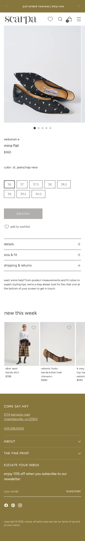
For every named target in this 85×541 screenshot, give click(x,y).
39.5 (23, 194)
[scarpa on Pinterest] (13, 506)
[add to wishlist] (33, 327)
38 (50, 184)
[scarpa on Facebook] (6, 506)
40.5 (38, 194)
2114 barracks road (17, 414)
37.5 (36, 184)
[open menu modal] (78, 18)
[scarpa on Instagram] (20, 506)
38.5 (64, 184)
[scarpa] (20, 19)
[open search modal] (60, 18)
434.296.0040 (14, 428)
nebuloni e (12, 139)
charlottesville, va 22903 (20, 419)
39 (9, 194)
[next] (78, 6)
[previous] (6, 6)
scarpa (28, 521)
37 (22, 184)
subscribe (73, 491)
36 (9, 184)
